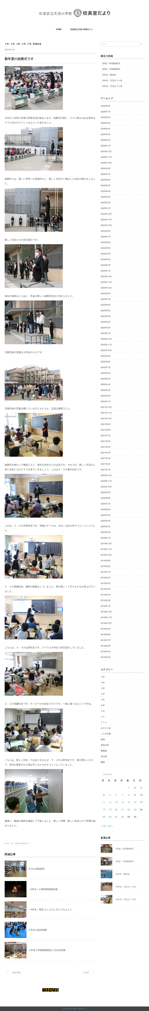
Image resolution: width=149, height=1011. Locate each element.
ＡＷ (103, 710)
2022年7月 (106, 367)
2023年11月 (106, 282)
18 (104, 809)
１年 (103, 676)
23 (135, 809)
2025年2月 (106, 202)
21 (122, 809)
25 (104, 816)
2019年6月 (106, 577)
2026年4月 (106, 128)
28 (122, 816)
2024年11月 (106, 219)
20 (116, 809)
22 (128, 809)
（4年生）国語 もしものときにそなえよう (50, 909)
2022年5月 (106, 378)
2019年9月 (106, 560)
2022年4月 (106, 384)
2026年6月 (106, 117)
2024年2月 (106, 264)
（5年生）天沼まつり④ (111, 80)
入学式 (86, 972)
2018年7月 (106, 640)
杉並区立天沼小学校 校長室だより (75, 1009)
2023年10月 (106, 287)
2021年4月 (106, 452)
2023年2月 (106, 327)
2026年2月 (106, 139)
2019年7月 (106, 571)
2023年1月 (106, 333)
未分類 (104, 756)
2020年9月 (106, 492)
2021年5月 (106, 446)
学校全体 (37, 43)
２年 (7, 43)
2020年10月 (106, 486)
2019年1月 (106, 605)
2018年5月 (106, 651)
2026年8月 (106, 105)
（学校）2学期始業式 (110, 63)
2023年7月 (106, 299)
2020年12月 (106, 475)
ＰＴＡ (104, 722)
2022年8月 (106, 361)
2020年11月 (106, 480)
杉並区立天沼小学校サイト (81, 29)
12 (110, 802)
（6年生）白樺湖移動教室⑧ (43, 889)
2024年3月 (106, 259)
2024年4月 (106, 253)
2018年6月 (106, 645)
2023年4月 (106, 316)
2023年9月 (106, 293)
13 (116, 802)
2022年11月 (106, 344)
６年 (29, 43)
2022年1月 (106, 401)
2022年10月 (106, 350)
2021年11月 (106, 412)
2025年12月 (106, 151)
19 (110, 809)
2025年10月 (106, 162)
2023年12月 (106, 276)
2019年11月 (106, 549)
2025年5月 (106, 185)
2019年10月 (106, 554)
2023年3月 (106, 321)
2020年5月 (106, 515)
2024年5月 (106, 247)
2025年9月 (106, 168)
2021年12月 (106, 407)
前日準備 (16, 972)
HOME (59, 29)
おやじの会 (106, 727)
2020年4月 (106, 520)
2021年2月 (106, 463)
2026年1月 (106, 145)
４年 (18, 43)
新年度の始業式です (22, 843)
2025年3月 (106, 196)
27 (116, 816)
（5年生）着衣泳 (108, 74)
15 (128, 802)
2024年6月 (106, 242)
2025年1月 (106, 208)
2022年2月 (106, 395)
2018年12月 (106, 611)
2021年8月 (106, 429)
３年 (12, 43)
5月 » (110, 826)
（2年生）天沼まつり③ (111, 86)
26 (110, 816)
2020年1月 (106, 537)
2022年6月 (106, 372)
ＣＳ (103, 716)
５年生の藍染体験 (37, 929)
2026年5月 (106, 122)
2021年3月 (106, 458)
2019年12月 (106, 543)
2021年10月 (106, 418)
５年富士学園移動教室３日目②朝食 (47, 950)
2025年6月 (106, 179)
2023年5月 (106, 310)
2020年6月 (106, 509)
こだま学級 (106, 733)
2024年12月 (106, 213)
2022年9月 (106, 355)
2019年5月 (106, 583)
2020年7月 (106, 503)
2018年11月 (106, 617)
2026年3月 (106, 134)
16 (135, 802)
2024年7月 (106, 236)
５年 (24, 43)
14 (122, 802)
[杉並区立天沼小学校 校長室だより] (74, 11)
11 (104, 802)
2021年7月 (106, 435)
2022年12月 (106, 338)
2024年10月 (106, 225)
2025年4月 (106, 191)
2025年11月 (106, 156)
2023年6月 (106, 304)
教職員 (104, 750)
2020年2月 (106, 532)
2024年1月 (106, 270)
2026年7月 (106, 111)
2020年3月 (106, 526)
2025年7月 (106, 174)
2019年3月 (106, 594)
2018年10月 (106, 622)
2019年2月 (106, 600)
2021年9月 (106, 424)
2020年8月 (106, 497)
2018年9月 (106, 628)
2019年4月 (106, 588)
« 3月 (103, 826)
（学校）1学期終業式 (110, 68)
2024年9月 (106, 230)
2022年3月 (106, 389)
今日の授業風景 (36, 868)
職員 (103, 762)
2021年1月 (106, 469)
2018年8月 (106, 634)
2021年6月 (106, 441)
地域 (103, 739)
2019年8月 (106, 566)
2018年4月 (106, 657)
